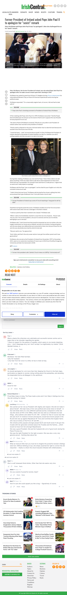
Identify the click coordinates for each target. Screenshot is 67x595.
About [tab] (58, 284)
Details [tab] (25, 284)
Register (30, 585)
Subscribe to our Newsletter (12, 574)
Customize (32, 314)
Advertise (30, 575)
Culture (42, 573)
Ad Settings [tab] (41, 284)
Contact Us (30, 573)
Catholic (19, 267)
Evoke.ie (14, 246)
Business (42, 569)
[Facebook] (55, 5)
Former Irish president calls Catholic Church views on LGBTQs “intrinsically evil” (36, 252)
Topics (29, 569)
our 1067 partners (13, 293)
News (41, 566)
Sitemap (29, 587)
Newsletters (46, 6)
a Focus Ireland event (53, 95)
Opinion (42, 571)
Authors (29, 566)
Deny (12, 314)
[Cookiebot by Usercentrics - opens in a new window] (57, 279)
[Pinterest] (65, 5)
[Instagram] (61, 5)
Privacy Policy (31, 578)
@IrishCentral (20, 31)
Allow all (54, 314)
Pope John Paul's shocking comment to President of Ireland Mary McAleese (35, 110)
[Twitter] (58, 5)
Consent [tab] (9, 284)
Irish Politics (26, 267)
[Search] (64, 12)
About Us (30, 571)
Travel (42, 575)
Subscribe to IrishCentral (36, 262)
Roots (41, 578)
